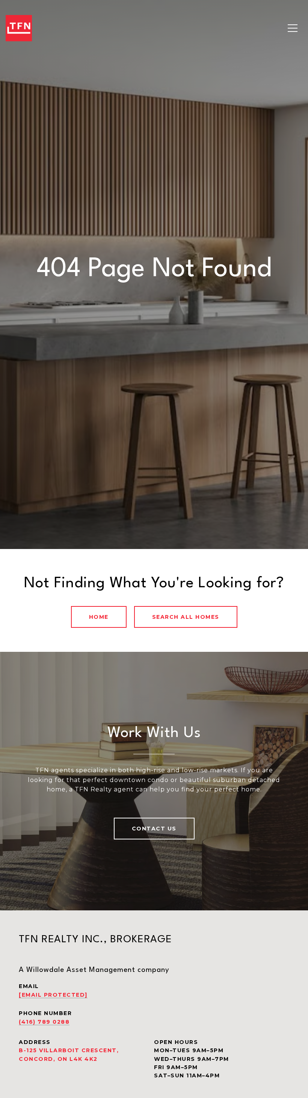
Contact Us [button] (154, 828)
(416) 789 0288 (44, 1021)
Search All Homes (185, 617)
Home (99, 617)
